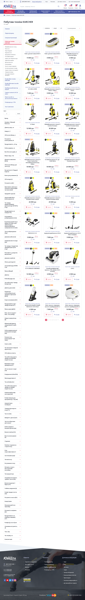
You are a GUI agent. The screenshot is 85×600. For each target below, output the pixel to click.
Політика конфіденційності (70, 580)
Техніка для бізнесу (49, 564)
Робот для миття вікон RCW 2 (52, 53)
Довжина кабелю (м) (10, 237)
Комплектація (8, 539)
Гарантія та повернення (31, 561)
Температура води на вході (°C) (10, 409)
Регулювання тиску (10, 463)
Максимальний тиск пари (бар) (10, 505)
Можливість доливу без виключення (11, 253)
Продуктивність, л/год (11, 144)
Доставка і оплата (62, 1)
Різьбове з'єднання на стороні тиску (10, 445)
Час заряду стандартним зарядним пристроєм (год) (11, 247)
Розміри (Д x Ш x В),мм (11, 522)
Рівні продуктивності (10, 378)
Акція (55, 28)
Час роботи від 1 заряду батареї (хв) (11, 283)
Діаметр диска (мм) (10, 288)
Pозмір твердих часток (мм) (11, 492)
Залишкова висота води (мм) (11, 241)
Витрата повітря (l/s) (10, 432)
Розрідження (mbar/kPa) (11, 374)
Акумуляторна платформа (8, 403)
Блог (65, 564)
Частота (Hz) (8, 413)
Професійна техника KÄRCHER (21, 11)
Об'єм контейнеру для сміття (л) (11, 165)
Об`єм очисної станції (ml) (10, 369)
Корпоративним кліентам (70, 575)
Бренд (6, 118)
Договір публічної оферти (70, 583)
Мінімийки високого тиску (11, 46)
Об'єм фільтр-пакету (10, 353)
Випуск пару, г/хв (9, 155)
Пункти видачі (67, 577)
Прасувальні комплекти (10, 54)
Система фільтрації (10, 455)
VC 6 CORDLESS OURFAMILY (32, 268)
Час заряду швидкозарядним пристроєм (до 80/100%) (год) (11, 205)
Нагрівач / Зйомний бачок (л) (10, 122)
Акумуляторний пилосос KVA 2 (52, 233)
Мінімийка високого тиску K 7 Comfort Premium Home (52, 198)
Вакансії (27, 567)
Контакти (27, 569)
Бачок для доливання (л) (11, 175)
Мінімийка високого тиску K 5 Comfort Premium (52, 125)
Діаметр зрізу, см (9, 127)
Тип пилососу (8, 459)
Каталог (45, 557)
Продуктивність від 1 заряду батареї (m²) (10, 304)
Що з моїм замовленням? (74, 1)
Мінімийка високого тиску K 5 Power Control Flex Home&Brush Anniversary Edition (32, 162)
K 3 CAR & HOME (32, 89)
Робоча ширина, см (10, 148)
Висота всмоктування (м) (10, 436)
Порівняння (70, 6)
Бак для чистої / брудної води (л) (11, 170)
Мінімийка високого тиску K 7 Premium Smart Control (32, 198)
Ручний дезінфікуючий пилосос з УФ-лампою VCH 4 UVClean (52, 270)
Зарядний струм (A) (10, 193)
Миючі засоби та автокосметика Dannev (59, 11)
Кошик (76, 6)
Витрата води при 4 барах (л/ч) (10, 483)
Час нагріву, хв (9, 535)
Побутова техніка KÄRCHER (9, 11)
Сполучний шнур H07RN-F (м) (11, 266)
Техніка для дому (48, 561)
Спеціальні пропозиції (11, 37)
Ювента (26, 557)
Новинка (47, 28)
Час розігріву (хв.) (9, 382)
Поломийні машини (9, 56)
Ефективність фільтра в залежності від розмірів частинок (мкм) (11, 188)
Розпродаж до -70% (75, 11)
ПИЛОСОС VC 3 (32, 233)
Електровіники (8, 64)
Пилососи (7, 48)
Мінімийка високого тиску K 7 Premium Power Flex (72, 160)
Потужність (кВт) (9, 183)
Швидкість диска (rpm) (11, 417)
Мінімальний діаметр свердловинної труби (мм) (10, 325)
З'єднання (7, 441)
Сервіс (65, 569)
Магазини (52, 1)
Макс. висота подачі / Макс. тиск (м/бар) (10, 313)
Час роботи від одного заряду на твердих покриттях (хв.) (11, 387)
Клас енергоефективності (10, 451)
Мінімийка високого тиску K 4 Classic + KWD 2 (52, 89)
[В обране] (31, 60)
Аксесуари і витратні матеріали (9, 74)
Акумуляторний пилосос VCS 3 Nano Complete (72, 233)
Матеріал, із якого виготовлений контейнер (9, 468)
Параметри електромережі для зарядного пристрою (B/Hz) (10, 294)
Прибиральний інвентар (50, 567)
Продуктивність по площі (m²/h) (10, 211)
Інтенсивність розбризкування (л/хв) (11, 217)
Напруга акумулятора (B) (10, 318)
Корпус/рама (8, 501)
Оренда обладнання (69, 572)
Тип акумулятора (9, 474)
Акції (46, 1)
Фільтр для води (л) (10, 262)
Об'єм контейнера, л (10, 135)
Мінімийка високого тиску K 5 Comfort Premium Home (72, 125)
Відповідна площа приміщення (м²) (9, 364)
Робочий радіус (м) (10, 278)
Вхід (80, 8)
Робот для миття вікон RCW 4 (32, 53)
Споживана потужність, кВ (11, 527)
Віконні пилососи (9, 62)
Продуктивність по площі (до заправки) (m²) (10, 517)
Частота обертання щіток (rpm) (10, 422)
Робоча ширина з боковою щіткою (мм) (10, 427)
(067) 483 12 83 (26, 1)
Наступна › (63, 320)
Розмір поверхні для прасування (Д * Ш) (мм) (11, 398)
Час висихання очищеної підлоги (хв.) (11, 348)
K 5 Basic (32, 124)
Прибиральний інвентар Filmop (33, 11)
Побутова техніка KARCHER (9, 42)
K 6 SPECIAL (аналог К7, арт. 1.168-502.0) (52, 160)
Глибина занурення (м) (11, 488)
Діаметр (7, 275)
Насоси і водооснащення (10, 66)
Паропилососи (8, 52)
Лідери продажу (9, 33)
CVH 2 (72, 268)
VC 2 (72, 198)
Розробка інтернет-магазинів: (74, 595)
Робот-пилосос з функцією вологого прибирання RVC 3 (72, 306)
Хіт (61, 28)
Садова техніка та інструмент (11, 70)
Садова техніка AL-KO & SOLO (45, 11)
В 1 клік (37, 63)
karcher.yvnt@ (8, 575)
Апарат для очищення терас (11, 58)
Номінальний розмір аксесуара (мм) (10, 393)
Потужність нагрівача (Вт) (10, 511)
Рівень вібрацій (9, 271)
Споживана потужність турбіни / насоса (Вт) (11, 478)
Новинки (7, 28)
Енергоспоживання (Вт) (11, 300)
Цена (5, 111)
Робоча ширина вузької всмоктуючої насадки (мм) (11, 332)
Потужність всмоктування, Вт (9, 139)
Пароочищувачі (8, 50)
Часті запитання (9, 106)
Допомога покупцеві (69, 557)
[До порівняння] (33, 60)
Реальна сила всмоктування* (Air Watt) (10, 338)
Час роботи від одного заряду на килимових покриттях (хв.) (11, 358)
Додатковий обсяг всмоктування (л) (10, 198)
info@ (9, 574)
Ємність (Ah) (8, 344)
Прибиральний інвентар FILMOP (11, 88)
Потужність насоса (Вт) (11, 497)
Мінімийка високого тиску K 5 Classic (72, 89)
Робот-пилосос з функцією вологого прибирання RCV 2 (52, 306)
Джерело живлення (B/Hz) (10, 160)
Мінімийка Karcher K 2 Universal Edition (72, 54)
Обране (65, 6)
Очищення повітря (9, 72)
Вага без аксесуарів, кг (11, 152)
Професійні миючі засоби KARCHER (11, 84)
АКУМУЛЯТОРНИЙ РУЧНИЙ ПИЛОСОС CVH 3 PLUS (32, 306)
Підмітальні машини (9, 60)
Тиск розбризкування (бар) (10, 232)
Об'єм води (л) (8, 179)
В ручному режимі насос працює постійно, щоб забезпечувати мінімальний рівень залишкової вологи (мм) (11, 224)
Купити (29, 63)
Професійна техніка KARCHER (10, 79)
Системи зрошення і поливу (11, 68)
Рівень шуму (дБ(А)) (10, 309)
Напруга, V (7, 131)
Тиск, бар (7, 531)
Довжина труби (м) (10, 258)
